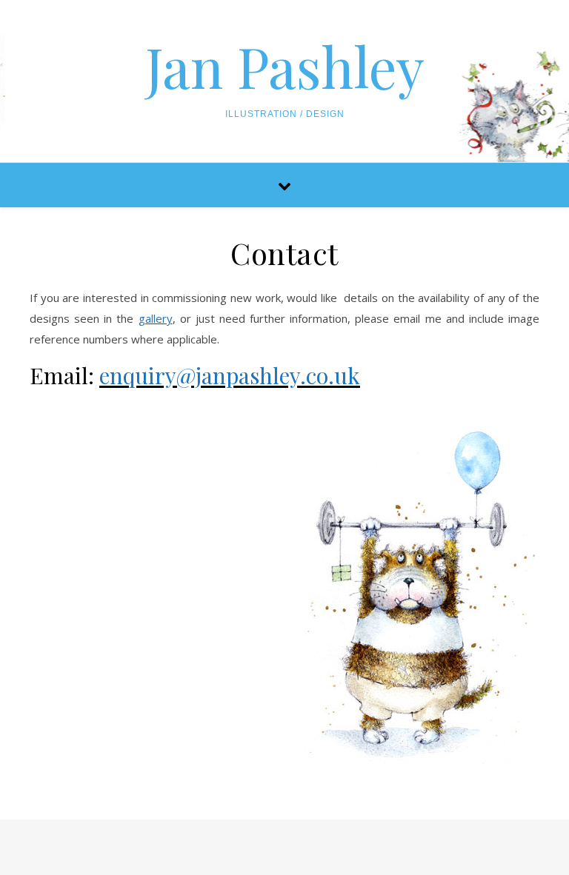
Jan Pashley (285, 66)
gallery (156, 318)
